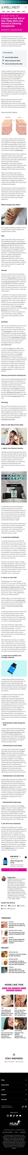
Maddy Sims (6, 30)
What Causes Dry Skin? (12, 60)
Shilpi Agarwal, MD (10, 281)
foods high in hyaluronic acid (10, 587)
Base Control (10, 848)
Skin (3, 11)
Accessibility (23, 1132)
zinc (8, 390)
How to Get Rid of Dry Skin (13, 64)
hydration (18, 990)
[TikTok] (14, 1116)
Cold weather (12, 278)
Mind (18, 11)
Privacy (16, 1132)
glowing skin (10, 990)
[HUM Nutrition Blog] (14, 2)
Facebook (13, 906)
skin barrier (7, 331)
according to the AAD (13, 392)
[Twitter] (17, 1116)
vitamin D (17, 388)
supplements (16, 396)
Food (23, 11)
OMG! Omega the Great (12, 732)
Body (13, 11)
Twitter (5, 906)
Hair (8, 11)
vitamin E (14, 811)
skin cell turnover (9, 565)
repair (3, 300)
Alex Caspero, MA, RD (18, 337)
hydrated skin (19, 150)
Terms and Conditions (7, 1132)
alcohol (11, 348)
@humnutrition (9, 1061)
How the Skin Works (11, 57)
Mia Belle (19, 306)
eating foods (21, 600)
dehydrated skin (6, 344)
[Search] (26, 7)
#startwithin (19, 1061)
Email (4, 908)
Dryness (12, 15)
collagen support (6, 369)
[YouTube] (20, 1115)
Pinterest (22, 906)
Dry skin (23, 988)
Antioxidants (16, 988)
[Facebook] (11, 1116)
